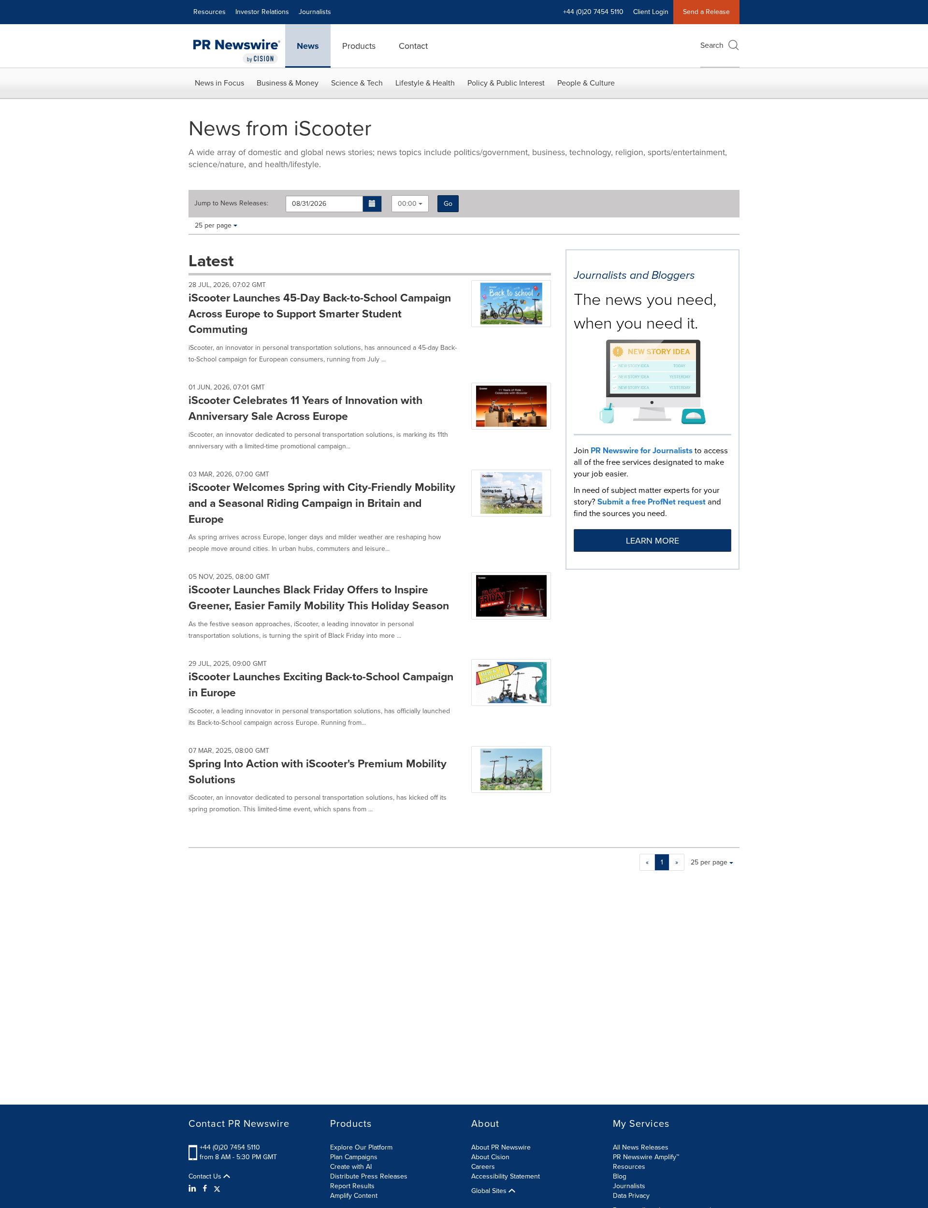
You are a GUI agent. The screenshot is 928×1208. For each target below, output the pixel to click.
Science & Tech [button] (357, 82)
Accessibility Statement (505, 1176)
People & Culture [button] (586, 82)
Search (712, 45)
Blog (619, 1176)
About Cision (490, 1157)
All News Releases (640, 1147)
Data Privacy (631, 1196)
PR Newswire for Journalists (642, 451)
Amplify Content (353, 1196)
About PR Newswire (501, 1147)
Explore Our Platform (361, 1147)
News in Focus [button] (219, 82)
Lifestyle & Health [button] (425, 82)
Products (359, 46)
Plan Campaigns (353, 1157)
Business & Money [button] (288, 82)
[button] (372, 204)
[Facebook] (205, 1189)
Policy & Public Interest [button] (506, 82)
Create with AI (351, 1167)
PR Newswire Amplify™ (646, 1157)
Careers (483, 1167)
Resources (209, 12)
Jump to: (231, 203)
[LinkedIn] (193, 1189)
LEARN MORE (652, 540)
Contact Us (205, 1176)
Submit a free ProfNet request (651, 502)
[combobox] (410, 203)
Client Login (650, 12)
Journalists (315, 12)
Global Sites (489, 1191)
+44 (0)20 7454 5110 (230, 1147)
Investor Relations (262, 12)
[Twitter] (217, 1189)
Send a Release (706, 12)
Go (448, 204)
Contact (413, 46)
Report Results (352, 1186)
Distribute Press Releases (368, 1176)
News (308, 46)
